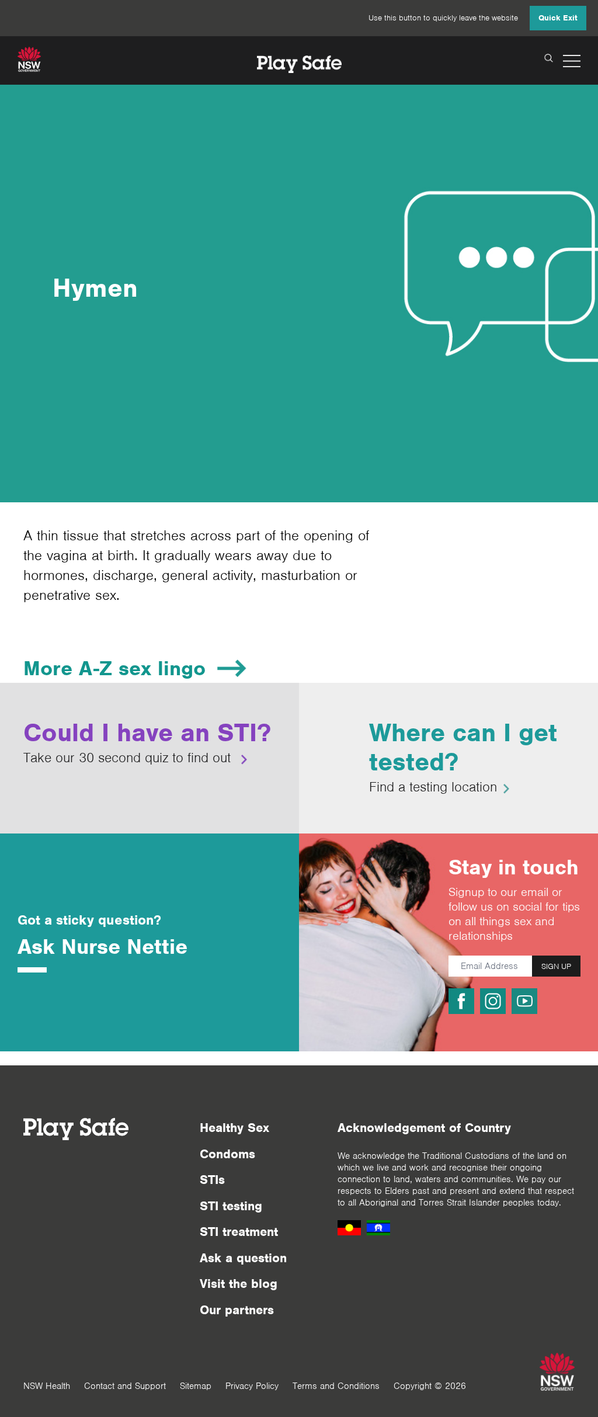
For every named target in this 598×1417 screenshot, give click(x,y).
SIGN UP (556, 966)
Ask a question (243, 1258)
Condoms (227, 1154)
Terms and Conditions (336, 1386)
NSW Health (46, 1386)
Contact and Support (125, 1386)
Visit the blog (238, 1283)
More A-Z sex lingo (114, 668)
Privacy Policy (252, 1386)
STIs (212, 1179)
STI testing (231, 1206)
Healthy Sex (234, 1127)
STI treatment (239, 1231)
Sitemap (195, 1386)
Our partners (237, 1310)
